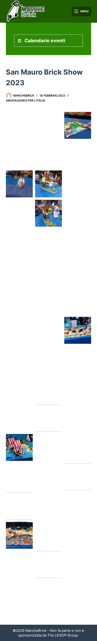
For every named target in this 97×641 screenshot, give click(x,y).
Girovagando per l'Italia (25, 100)
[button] (19, 125)
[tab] (48, 40)
